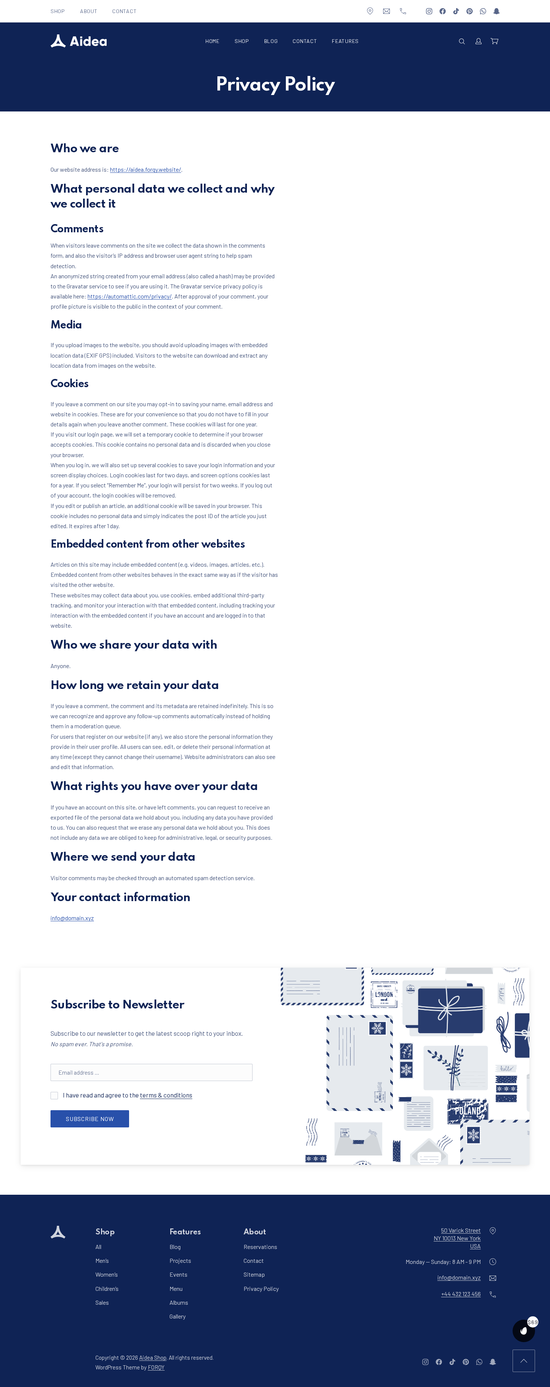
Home (212, 41)
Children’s (107, 1288)
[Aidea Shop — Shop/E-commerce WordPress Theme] (79, 41)
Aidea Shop (152, 1357)
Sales (102, 1301)
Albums (178, 1301)
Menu (176, 1288)
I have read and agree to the (127, 1095)
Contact (124, 11)
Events (178, 1274)
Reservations (260, 1246)
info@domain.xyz (72, 917)
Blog (271, 41)
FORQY (156, 1366)
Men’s (102, 1260)
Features (345, 41)
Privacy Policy (261, 1288)
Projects (180, 1260)
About (89, 11)
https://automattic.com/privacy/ (130, 296)
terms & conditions (166, 1095)
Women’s (106, 1274)
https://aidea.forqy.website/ (145, 169)
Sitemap (254, 1274)
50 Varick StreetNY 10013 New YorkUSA (457, 1238)
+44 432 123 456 (461, 1293)
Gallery (177, 1316)
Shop (58, 11)
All (98, 1246)
